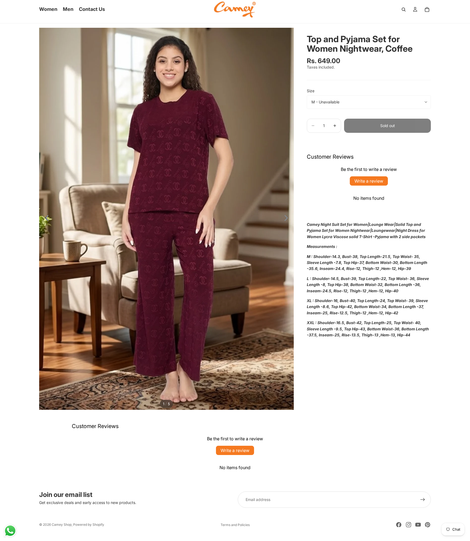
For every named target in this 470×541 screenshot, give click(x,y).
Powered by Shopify (88, 524)
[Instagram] (408, 524)
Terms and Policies (235, 525)
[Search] (404, 10)
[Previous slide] (45, 219)
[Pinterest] (427, 524)
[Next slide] (288, 219)
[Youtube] (418, 524)
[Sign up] (422, 499)
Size (310, 90)
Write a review (368, 181)
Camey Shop (62, 524)
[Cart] (427, 10)
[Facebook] (398, 524)
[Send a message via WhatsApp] (10, 530)
